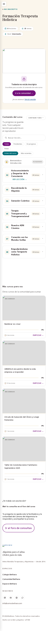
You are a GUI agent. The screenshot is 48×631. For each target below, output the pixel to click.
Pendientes (18, 144)
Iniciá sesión (30, 99)
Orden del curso (10, 153)
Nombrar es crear (12, 324)
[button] (24, 175)
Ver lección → (19, 179)
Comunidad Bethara (11, 579)
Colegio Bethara (9, 574)
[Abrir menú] (3, 3)
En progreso (31, 144)
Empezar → (38, 335)
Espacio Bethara (9, 583)
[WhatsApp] (22, 597)
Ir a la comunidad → (24, 93)
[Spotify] (16, 597)
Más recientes (26, 153)
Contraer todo (36, 118)
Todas (6, 144)
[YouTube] (10, 597)
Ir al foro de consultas (18, 528)
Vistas (6, 149)
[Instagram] (4, 597)
